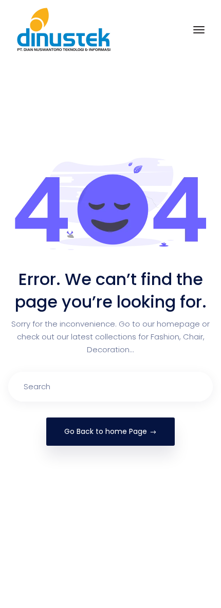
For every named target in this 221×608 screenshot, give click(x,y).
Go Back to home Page (105, 431)
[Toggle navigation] (199, 30)
